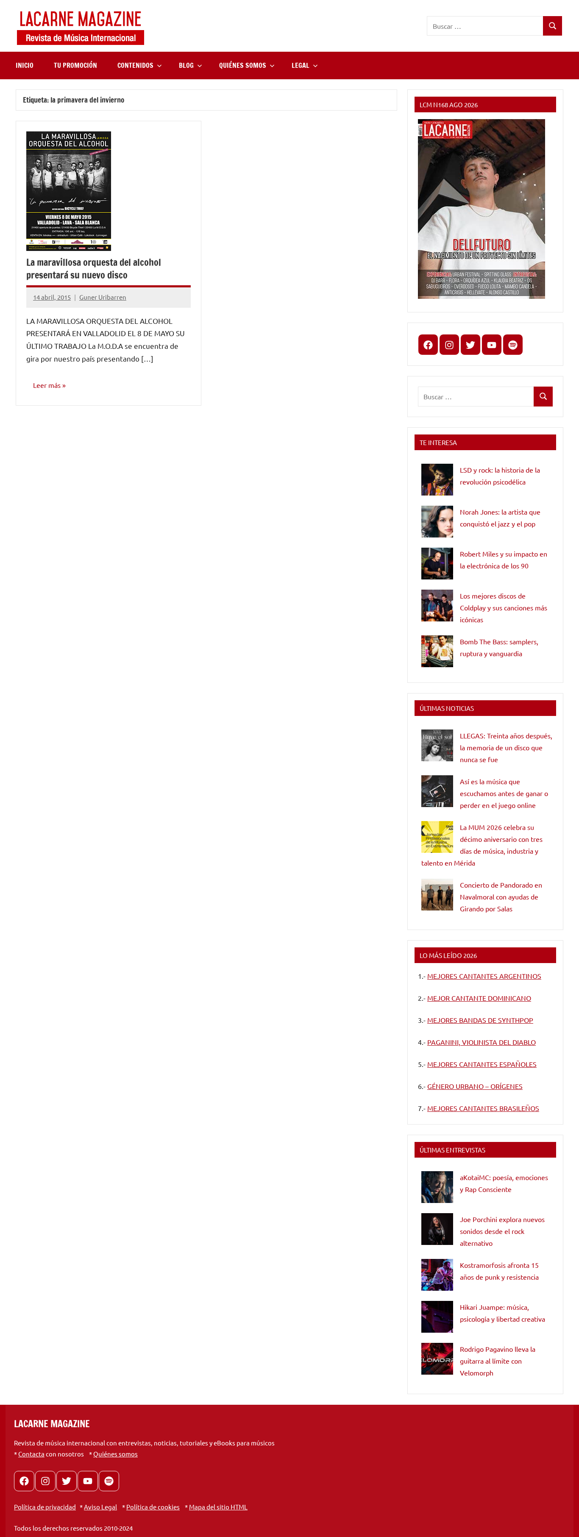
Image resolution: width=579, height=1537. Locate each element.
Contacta (31, 1454)
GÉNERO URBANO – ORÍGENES (475, 1086)
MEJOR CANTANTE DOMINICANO (479, 998)
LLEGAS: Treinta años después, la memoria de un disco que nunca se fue (506, 747)
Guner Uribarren (102, 297)
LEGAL (300, 65)
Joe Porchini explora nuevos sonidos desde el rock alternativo (502, 1231)
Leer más (47, 385)
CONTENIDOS (135, 65)
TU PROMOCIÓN (75, 65)
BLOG (186, 65)
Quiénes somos (115, 1454)
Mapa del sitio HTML (218, 1507)
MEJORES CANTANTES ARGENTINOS (484, 976)
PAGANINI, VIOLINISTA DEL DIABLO (481, 1042)
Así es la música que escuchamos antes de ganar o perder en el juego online (504, 793)
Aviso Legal (100, 1507)
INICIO (24, 65)
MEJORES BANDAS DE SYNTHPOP (480, 1020)
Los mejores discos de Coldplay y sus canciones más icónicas (503, 607)
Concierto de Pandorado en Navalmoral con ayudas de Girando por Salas (501, 896)
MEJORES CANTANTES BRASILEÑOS (483, 1108)
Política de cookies (153, 1507)
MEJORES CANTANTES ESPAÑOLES (482, 1064)
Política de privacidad (45, 1507)
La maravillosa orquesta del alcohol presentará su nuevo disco (93, 269)
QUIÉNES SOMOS (242, 65)
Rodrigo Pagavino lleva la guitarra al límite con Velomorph (497, 1361)
